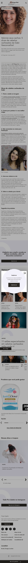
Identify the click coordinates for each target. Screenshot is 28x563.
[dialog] (14, 281)
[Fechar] (24, 273)
